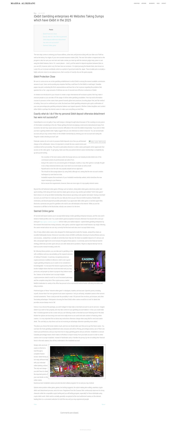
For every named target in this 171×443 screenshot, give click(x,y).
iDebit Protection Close (50, 34)
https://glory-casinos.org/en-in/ (49, 222)
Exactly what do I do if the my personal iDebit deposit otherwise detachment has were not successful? (55, 39)
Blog (35, 13)
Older (35, 404)
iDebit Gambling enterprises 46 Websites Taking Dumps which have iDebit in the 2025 (69, 18)
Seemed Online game (49, 45)
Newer (103, 404)
